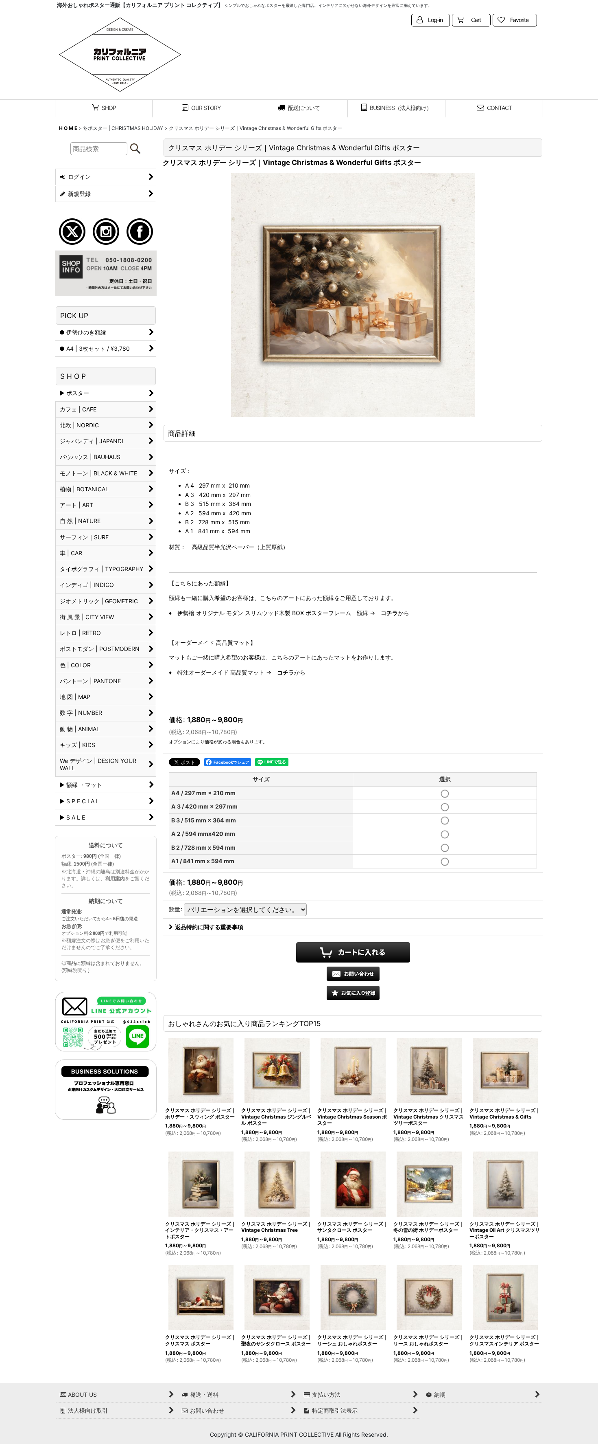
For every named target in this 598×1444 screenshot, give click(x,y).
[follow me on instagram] (106, 230)
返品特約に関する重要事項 (209, 926)
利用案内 (115, 878)
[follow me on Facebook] (140, 230)
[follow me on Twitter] (72, 230)
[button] (353, 993)
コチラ (389, 612)
